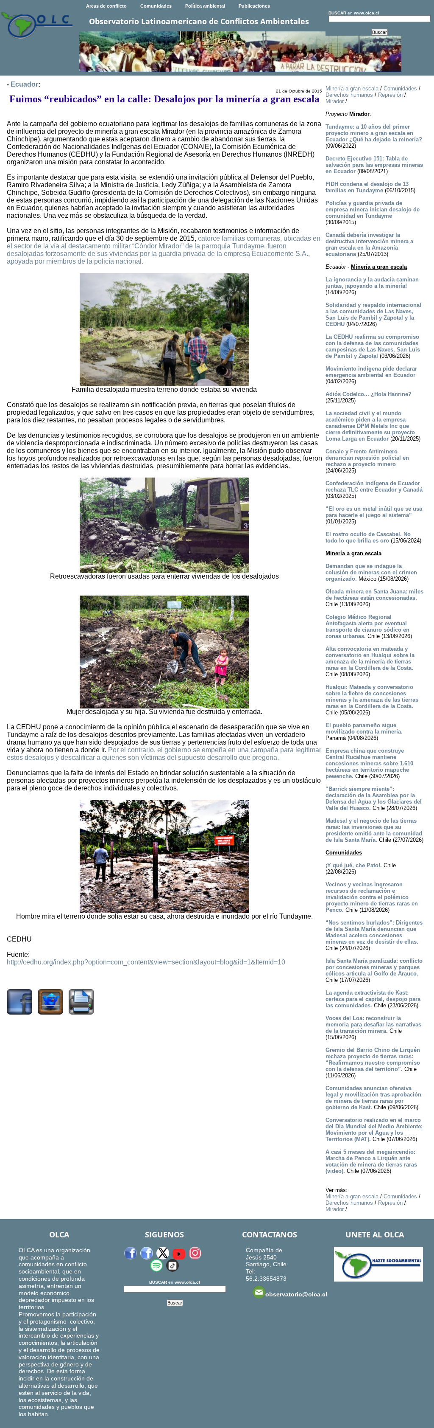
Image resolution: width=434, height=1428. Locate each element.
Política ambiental (205, 5)
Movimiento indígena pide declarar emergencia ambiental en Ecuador (371, 371)
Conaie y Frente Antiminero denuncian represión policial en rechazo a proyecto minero (367, 457)
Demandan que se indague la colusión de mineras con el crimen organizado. (371, 572)
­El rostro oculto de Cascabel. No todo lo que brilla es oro (368, 537)
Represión (390, 95)
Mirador (335, 101)
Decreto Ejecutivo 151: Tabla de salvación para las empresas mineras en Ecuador (374, 164)
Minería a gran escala (352, 88)
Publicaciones (254, 5)
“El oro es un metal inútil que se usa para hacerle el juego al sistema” (374, 512)
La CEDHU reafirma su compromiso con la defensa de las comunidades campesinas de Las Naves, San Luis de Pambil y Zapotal (373, 346)
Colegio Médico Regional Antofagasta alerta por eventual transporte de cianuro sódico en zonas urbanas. (367, 626)
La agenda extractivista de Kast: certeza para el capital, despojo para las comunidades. (373, 999)
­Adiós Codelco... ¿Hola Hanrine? (369, 394)
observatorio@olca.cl (296, 1294)
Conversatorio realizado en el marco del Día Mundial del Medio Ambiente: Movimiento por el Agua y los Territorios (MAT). (374, 1129)
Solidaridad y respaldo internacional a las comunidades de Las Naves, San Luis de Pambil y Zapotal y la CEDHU (373, 314)
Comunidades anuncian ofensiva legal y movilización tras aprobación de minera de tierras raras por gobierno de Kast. (373, 1097)
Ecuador (24, 84)
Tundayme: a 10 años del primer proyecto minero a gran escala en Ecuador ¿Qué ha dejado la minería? (374, 133)
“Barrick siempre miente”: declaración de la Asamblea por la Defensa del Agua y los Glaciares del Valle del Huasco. (374, 798)
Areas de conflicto (106, 5)
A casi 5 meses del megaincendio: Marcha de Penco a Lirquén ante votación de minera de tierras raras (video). (371, 1161)
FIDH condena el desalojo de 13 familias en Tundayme (367, 187)
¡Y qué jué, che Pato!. (354, 865)
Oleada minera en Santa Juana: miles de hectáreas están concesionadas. (374, 594)
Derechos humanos (349, 95)
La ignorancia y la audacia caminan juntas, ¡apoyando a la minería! (372, 282)
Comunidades (156, 5)
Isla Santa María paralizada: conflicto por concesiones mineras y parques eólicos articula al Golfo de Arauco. (374, 967)
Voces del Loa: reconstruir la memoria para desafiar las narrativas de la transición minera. (373, 1024)
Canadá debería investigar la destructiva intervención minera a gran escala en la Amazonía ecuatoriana (369, 244)
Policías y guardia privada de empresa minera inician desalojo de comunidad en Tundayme (373, 209)
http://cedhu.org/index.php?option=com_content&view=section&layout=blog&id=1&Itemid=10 (146, 962)
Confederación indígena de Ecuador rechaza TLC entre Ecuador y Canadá (374, 486)
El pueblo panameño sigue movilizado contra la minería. (364, 728)
